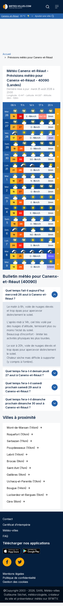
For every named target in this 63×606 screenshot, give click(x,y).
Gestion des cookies (15, 581)
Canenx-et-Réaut (10, 16)
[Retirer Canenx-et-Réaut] (32, 16)
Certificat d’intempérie (16, 524)
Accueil (7, 54)
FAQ (5, 536)
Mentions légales (13, 573)
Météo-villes (10, 530)
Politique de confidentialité (19, 577)
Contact (8, 519)
